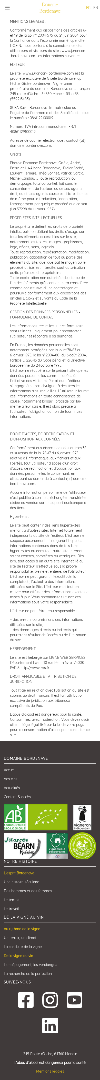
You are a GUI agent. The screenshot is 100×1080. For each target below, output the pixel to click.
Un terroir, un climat (20, 937)
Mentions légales (50, 1071)
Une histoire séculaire (21, 882)
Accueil (9, 770)
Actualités (12, 788)
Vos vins (10, 779)
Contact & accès (17, 797)
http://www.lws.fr (35, 667)
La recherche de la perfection (28, 973)
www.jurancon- (74, 50)
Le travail (11, 909)
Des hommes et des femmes (28, 891)
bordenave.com (23, 56)
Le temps (11, 900)
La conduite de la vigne (23, 946)
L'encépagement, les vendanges (30, 964)
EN (95, 7)
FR (88, 7)
